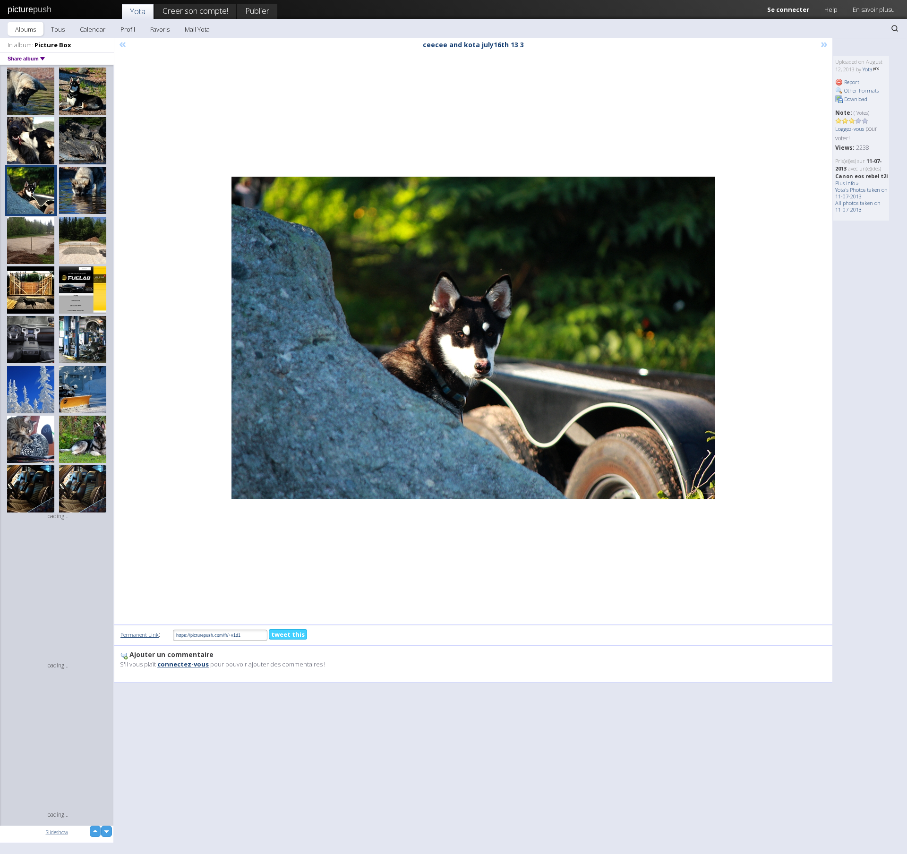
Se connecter (788, 9)
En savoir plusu (874, 9)
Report (851, 81)
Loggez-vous (849, 128)
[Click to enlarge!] (473, 338)
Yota (137, 11)
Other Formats (861, 90)
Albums (25, 29)
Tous (58, 29)
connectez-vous (183, 664)
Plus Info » (847, 183)
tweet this (288, 634)
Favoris (160, 29)
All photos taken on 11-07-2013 (858, 206)
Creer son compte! (195, 10)
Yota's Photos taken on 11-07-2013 (861, 193)
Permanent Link (139, 634)
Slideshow (57, 832)
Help (831, 9)
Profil (127, 29)
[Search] (894, 28)
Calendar (92, 29)
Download (855, 98)
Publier (257, 10)
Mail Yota (197, 29)
